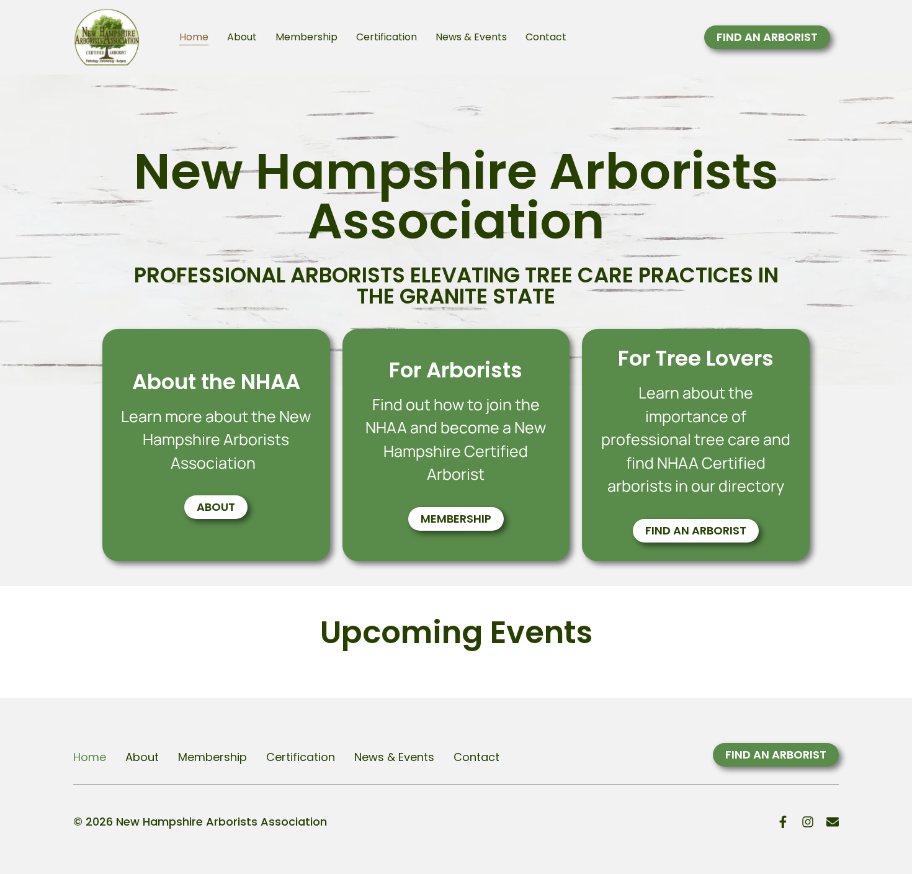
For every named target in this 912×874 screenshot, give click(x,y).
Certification (386, 37)
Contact (545, 37)
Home (193, 37)
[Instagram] (808, 822)
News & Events (471, 37)
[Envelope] (832, 822)
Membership (306, 37)
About (242, 37)
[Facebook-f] (783, 822)
